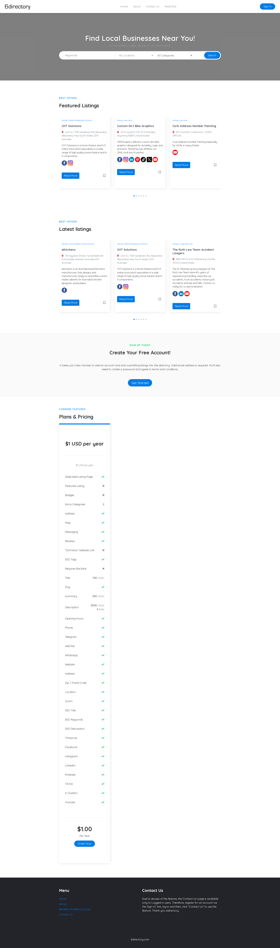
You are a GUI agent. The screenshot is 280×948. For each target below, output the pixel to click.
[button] (134, 195)
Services (128, 120)
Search (212, 55)
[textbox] (135, 55)
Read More (70, 175)
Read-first (170, 6)
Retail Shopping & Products (80, 120)
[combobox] (135, 55)
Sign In (268, 6)
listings (65, 120)
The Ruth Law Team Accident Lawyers (193, 251)
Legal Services (186, 244)
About (136, 6)
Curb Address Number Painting (194, 126)
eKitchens (69, 249)
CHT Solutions (71, 126)
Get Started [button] (140, 383)
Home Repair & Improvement (81, 244)
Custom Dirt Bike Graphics (135, 126)
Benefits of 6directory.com (75, 909)
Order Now (84, 843)
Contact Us (152, 6)
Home (124, 6)
